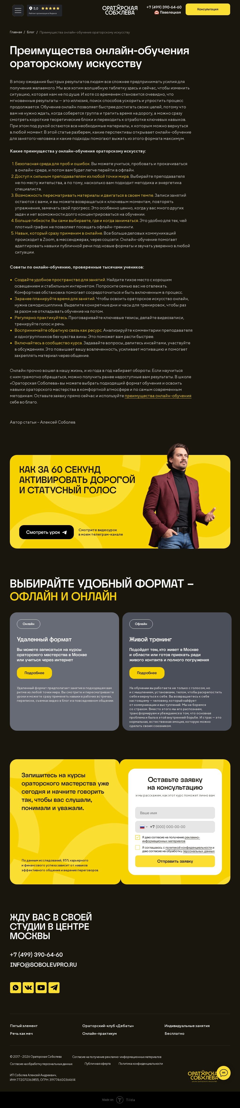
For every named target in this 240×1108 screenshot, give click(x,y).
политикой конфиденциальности (188, 847)
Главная (16, 32)
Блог (30, 32)
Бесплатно (174, 1033)
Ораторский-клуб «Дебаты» (108, 1026)
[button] (208, 9)
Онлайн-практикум (99, 1033)
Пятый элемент (24, 1026)
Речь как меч (21, 1033)
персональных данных (199, 851)
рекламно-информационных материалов (171, 839)
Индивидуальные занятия (187, 1026)
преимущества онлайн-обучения (158, 395)
